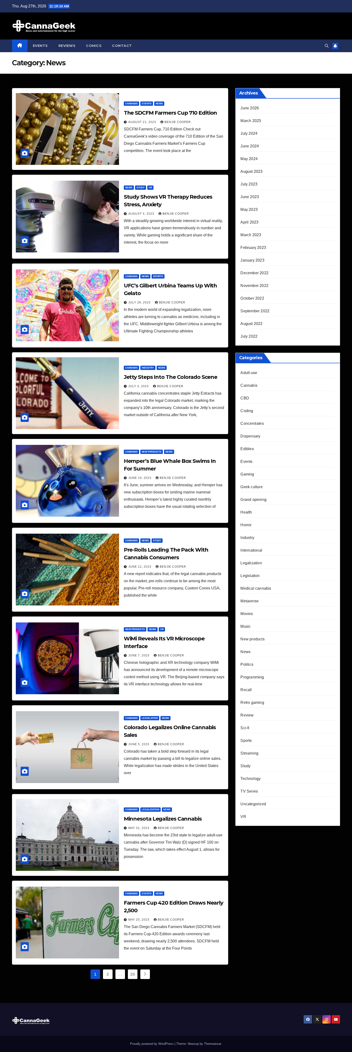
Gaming (247, 474)
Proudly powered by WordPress (152, 1044)
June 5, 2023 (139, 744)
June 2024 (249, 146)
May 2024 (249, 159)
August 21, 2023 (142, 122)
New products (151, 451)
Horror (245, 525)
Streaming (249, 753)
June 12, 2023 (140, 566)
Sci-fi (244, 728)
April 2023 (249, 222)
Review (247, 715)
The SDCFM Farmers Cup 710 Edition (170, 113)
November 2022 (254, 286)
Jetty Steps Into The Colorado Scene (170, 377)
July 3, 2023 (139, 386)
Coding (246, 411)
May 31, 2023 (139, 828)
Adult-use (248, 373)
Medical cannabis (255, 588)
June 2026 (249, 108)
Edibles (247, 449)
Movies (246, 614)
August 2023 (251, 171)
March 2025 (250, 121)
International (251, 550)
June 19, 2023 (140, 478)
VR (150, 187)
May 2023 (249, 209)
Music (245, 626)
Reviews (67, 46)
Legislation (150, 718)
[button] (327, 46)
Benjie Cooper (178, 122)
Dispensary (250, 436)
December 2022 (254, 273)
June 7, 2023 (139, 655)
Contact (122, 46)
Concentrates (252, 423)
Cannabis (131, 103)
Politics (246, 664)
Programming (252, 677)
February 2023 (253, 248)
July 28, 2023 (140, 302)
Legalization (150, 809)
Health (246, 512)
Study (140, 187)
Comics (94, 46)
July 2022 (248, 336)
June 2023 (249, 197)
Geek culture (251, 487)
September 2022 (254, 311)
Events (40, 46)
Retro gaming (252, 702)
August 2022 (251, 324)
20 (132, 974)
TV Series (249, 791)
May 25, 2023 (139, 919)
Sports (158, 276)
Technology (250, 779)
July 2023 (248, 184)
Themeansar (212, 1044)
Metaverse (249, 601)
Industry (148, 367)
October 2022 (252, 298)
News (159, 103)
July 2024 (248, 133)
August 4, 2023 (141, 213)
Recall (246, 690)
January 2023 (252, 260)
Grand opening (253, 500)
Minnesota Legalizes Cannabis (163, 819)
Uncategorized (253, 804)
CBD (244, 398)
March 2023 (250, 235)
